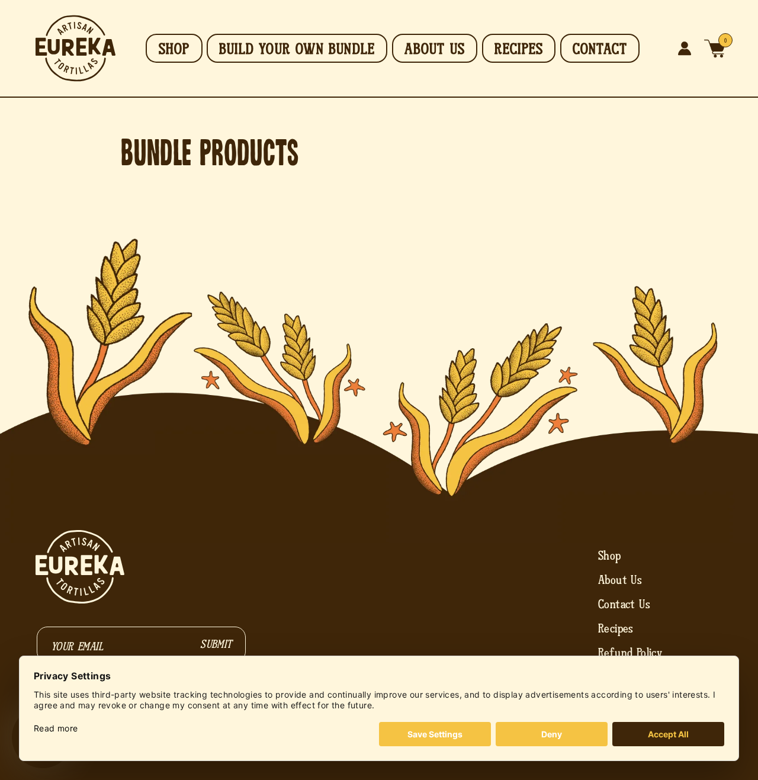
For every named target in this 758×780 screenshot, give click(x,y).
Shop (609, 555)
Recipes (616, 628)
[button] (714, 48)
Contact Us (624, 604)
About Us (620, 580)
